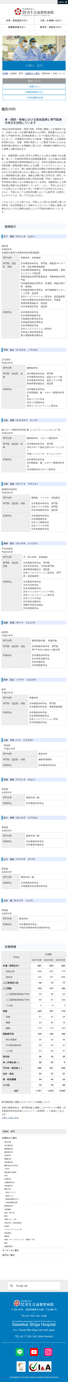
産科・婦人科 (9, 1212)
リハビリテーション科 (13, 1229)
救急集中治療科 (10, 1172)
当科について (34, 80)
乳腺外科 (7, 1179)
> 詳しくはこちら (10, 1117)
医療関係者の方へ (17, 27)
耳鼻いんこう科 (10, 1219)
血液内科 (7, 1155)
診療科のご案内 (32, 73)
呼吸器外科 (8, 1185)
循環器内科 (8, 1148)
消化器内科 (8, 1145)
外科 (6, 1175)
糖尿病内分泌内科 (11, 1165)
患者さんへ (35, 86)
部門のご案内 (8, 1254)
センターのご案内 (10, 1250)
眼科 (6, 1216)
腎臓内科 (7, 1158)
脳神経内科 (8, 1152)
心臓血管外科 (9, 1182)
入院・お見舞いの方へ (51, 20)
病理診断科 (8, 1246)
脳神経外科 (8, 1206)
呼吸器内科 (8, 1162)
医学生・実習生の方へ (51, 27)
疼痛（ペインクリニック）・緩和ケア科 (19, 1239)
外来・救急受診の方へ (17, 20)
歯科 (6, 1242)
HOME (5, 73)
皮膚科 (6, 1226)
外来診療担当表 (35, 97)
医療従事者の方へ (35, 91)
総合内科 (7, 1142)
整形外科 (7, 1189)
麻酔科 (6, 1236)
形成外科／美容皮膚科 (13, 1222)
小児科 (6, 1168)
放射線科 (7, 1233)
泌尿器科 (7, 1209)
